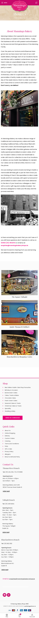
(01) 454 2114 (9, 472)
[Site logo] (19, 6)
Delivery (25, 160)
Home (16, 18)
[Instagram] (8, 595)
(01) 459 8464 (9, 504)
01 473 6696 (18, 472)
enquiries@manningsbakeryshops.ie (14, 245)
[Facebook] (4, 595)
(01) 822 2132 (8, 543)
